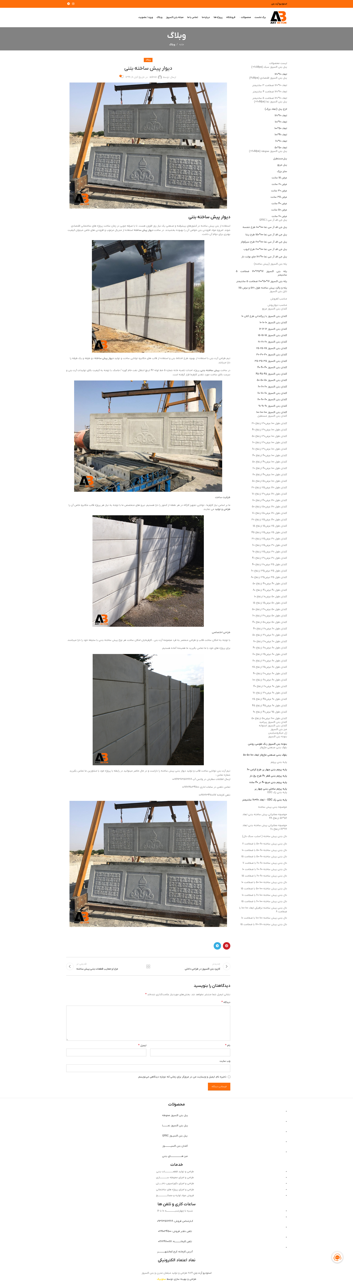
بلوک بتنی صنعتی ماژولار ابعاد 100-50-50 (265, 755)
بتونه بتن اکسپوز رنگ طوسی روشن (267, 744)
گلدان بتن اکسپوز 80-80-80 (272, 399)
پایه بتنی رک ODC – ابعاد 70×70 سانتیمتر (264, 800)
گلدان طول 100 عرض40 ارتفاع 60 (270, 468)
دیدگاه (225, 1002)
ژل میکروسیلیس (277, 733)
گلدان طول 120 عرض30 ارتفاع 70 (269, 494)
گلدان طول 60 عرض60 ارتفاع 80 (270, 641)
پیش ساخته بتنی (210, 370)
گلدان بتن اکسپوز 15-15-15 (272, 335)
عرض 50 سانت (279, 210)
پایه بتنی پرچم (279, 762)
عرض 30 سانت (279, 190)
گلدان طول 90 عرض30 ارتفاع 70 (270, 693)
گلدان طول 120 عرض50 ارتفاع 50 (269, 506)
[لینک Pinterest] (226, 946)
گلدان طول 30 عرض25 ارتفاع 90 (269, 551)
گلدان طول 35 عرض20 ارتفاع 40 (269, 564)
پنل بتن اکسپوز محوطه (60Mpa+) (268, 151)
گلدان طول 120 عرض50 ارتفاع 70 (269, 513)
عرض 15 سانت (279, 177)
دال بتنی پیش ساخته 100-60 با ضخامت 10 (264, 895)
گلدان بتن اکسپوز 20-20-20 (272, 342)
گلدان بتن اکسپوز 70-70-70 (272, 393)
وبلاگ (172, 44)
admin (153, 77)
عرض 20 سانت (279, 184)
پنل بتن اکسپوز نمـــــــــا (175, 1125)
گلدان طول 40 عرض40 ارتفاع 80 (270, 590)
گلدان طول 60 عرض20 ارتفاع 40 (270, 628)
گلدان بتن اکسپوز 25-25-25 (271, 348)
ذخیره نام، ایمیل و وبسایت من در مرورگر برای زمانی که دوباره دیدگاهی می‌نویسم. (182, 1077)
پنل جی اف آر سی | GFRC (273, 220)
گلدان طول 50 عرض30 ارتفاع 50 (269, 609)
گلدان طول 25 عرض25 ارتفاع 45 (269, 532)
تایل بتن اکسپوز (278, 291)
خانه (181, 44)
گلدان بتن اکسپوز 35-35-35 (271, 361)
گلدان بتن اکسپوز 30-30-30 (271, 354)
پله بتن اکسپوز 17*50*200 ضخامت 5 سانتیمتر (261, 281)
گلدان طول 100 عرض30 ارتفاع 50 (269, 436)
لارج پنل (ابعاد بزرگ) (276, 109)
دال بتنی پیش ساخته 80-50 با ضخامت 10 (264, 850)
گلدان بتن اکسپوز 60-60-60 (272, 386)
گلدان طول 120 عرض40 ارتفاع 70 (269, 500)
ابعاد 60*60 (281, 141)
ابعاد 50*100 (280, 128)
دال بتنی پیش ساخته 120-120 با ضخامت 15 (263, 924)
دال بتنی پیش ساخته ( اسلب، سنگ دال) (264, 836)
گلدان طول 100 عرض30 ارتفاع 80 (269, 449)
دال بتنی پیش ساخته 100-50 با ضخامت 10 (264, 882)
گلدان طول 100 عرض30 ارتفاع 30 (269, 423)
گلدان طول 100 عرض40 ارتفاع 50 (269, 462)
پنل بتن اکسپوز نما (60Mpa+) (270, 101)
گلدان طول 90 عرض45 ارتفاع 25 (269, 699)
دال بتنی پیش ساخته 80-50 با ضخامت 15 (264, 856)
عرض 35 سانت (279, 197)
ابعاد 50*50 (281, 147)
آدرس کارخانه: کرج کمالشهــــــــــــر (175, 1251)
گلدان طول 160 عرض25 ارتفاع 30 (269, 519)
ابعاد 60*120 (281, 74)
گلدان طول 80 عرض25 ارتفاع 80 (269, 654)
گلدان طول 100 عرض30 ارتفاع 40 (269, 429)
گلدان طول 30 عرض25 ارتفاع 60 (269, 545)
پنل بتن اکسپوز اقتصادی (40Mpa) (268, 78)
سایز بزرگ (282, 171)
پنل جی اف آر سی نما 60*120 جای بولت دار (264, 256)
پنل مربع (282, 165)
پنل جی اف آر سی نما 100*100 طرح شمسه (265, 227)
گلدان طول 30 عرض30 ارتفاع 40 (269, 558)
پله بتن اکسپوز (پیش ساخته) (270, 264)
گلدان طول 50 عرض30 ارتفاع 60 (269, 615)
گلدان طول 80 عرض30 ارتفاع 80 (269, 661)
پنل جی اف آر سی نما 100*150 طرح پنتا (266, 234)
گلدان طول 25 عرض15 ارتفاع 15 (270, 526)
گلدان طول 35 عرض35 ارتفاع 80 (269, 577)
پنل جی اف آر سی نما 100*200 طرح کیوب (265, 249)
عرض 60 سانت (279, 216)
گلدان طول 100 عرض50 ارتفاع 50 (269, 481)
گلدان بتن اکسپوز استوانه (273, 725)
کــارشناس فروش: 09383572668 (175, 1221)
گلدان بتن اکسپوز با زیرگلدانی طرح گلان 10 (264, 316)
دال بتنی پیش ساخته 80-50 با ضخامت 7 (264, 844)
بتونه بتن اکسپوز (277, 736)
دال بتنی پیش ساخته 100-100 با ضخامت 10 (264, 918)
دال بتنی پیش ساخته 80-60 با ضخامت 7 (265, 863)
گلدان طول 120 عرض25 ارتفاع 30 (269, 487)
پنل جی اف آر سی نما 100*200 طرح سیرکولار (264, 242)
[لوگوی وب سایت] (278, 17)
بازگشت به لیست (148, 966)
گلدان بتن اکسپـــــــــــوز (175, 1146)
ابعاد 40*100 (281, 134)
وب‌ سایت (225, 1061)
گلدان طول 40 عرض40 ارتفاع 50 (270, 583)
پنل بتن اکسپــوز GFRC (175, 1136)
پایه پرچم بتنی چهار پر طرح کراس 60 (267, 769)
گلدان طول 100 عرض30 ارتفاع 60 (269, 442)
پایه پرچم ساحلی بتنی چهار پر (270, 789)
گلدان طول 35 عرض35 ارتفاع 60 (269, 571)
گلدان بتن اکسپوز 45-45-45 (271, 374)
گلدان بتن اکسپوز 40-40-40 (272, 367)
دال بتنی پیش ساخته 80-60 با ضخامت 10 (264, 869)
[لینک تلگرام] (68, 4)
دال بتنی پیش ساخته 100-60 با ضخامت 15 (264, 901)
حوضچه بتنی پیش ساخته (272, 807)
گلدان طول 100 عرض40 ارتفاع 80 (269, 474)
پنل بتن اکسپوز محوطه (175, 1115)
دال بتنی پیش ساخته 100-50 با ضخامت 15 (264, 888)
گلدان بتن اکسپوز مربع (274, 309)
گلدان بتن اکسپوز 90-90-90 (272, 406)
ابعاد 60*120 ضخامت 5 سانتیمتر (269, 98)
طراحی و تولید (222, 509)
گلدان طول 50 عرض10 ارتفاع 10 (270, 596)
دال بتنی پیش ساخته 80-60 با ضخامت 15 (264, 876)
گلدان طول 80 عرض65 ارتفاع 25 (269, 667)
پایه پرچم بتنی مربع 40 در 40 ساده (268, 782)
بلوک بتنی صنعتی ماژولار (273, 747)
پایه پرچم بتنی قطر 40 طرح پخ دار (268, 776)
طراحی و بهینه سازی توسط (176, 1279)
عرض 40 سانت (279, 203)
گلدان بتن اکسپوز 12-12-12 (273, 329)
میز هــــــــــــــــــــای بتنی (175, 1156)
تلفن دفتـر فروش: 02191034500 (175, 1231)
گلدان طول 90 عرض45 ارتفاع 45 (269, 705)
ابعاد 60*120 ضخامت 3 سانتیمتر (269, 85)
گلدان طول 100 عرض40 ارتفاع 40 (269, 455)
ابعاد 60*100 (281, 122)
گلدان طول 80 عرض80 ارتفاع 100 (269, 680)
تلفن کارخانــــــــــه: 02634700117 (175, 1241)
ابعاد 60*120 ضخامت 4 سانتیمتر (270, 91)
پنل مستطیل (280, 158)
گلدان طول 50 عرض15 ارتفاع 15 (270, 603)
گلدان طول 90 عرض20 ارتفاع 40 (270, 686)
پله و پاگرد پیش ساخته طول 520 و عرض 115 (262, 288)
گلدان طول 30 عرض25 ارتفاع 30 (269, 539)
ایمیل (142, 1045)
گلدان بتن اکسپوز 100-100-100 (271, 412)
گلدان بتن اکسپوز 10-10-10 (273, 322)
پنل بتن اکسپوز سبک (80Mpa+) (269, 67)
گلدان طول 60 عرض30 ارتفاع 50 (269, 635)
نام (227, 1045)
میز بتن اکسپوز (279, 729)
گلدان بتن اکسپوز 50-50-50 (272, 380)
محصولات (176, 1104)
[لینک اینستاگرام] (73, 4)
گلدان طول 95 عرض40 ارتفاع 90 (270, 712)
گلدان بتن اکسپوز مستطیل (272, 416)
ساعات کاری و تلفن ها (177, 1204)
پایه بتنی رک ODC (277, 792)
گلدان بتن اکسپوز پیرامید (273, 722)
